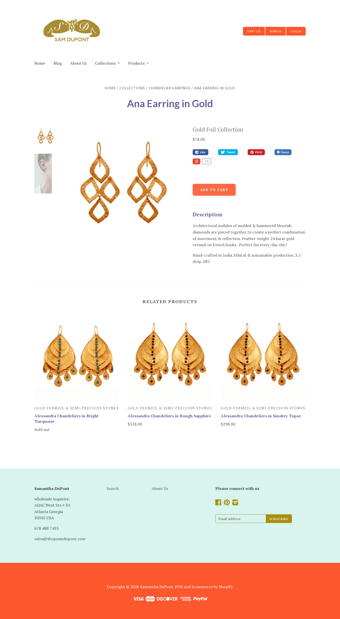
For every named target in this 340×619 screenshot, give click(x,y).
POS (179, 586)
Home (39, 63)
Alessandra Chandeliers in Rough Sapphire (169, 416)
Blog (58, 63)
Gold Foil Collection (218, 129)
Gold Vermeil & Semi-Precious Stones (76, 408)
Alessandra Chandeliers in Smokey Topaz (261, 416)
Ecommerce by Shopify (211, 586)
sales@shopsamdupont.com (59, 538)
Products (136, 63)
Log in (295, 31)
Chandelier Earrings (169, 88)
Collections (105, 63)
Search (113, 488)
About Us (78, 63)
